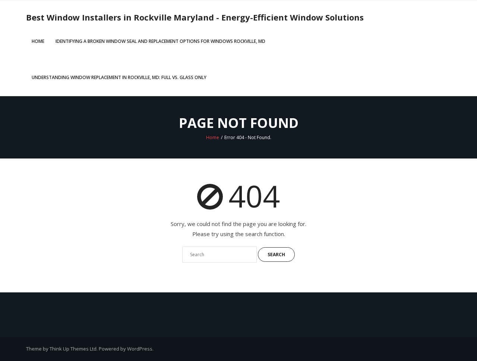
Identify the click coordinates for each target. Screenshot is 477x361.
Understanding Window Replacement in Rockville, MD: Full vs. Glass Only (119, 77)
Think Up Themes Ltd (73, 348)
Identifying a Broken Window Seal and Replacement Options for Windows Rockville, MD (160, 41)
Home (38, 41)
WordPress (139, 348)
